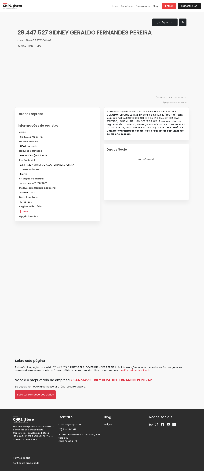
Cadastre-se (189, 6)
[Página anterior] (182, 22)
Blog (155, 6)
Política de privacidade (26, 463)
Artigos (108, 424)
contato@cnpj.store (70, 424)
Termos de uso (21, 458)
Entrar (169, 6)
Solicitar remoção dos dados (35, 394)
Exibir (25, 211)
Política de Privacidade (135, 370)
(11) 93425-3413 (67, 429)
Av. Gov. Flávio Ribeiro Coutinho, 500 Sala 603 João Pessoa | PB (79, 438)
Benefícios (127, 6)
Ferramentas (143, 6)
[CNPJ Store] (12, 6)
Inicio (116, 6)
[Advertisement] (104, 73)
